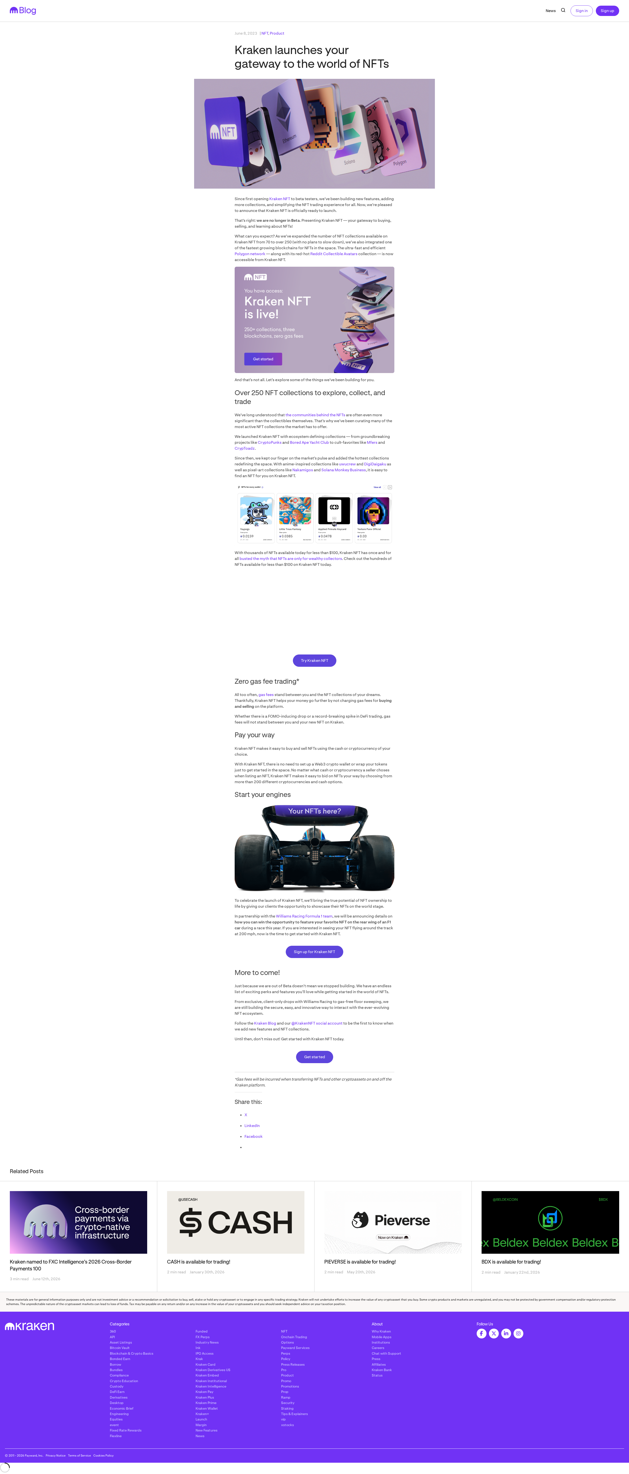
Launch (201, 1419)
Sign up (607, 10)
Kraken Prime (206, 1403)
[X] (494, 1333)
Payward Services (295, 1348)
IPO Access (205, 1353)
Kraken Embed (207, 1375)
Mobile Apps (381, 1337)
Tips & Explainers (294, 1414)
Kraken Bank (382, 1370)
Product (277, 33)
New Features (206, 1430)
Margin (201, 1425)
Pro (283, 1370)
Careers (378, 1348)
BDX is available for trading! (511, 1262)
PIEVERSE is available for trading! (360, 1262)
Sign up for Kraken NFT (314, 951)
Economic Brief (121, 1408)
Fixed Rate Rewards (126, 1430)
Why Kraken (381, 1331)
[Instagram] (518, 1333)
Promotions (290, 1386)
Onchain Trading (294, 1337)
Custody (116, 1386)
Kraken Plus (205, 1397)
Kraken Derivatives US (213, 1370)
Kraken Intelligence (211, 1386)
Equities (116, 1419)
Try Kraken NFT (314, 660)
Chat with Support (386, 1353)
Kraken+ (202, 1414)
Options (287, 1342)
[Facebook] (481, 1333)
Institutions (381, 1342)
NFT (264, 33)
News (551, 10)
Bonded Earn (120, 1359)
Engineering (119, 1414)
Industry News (207, 1342)
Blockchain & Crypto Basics (131, 1353)
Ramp (285, 1397)
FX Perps (203, 1337)
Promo (286, 1381)
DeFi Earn (117, 1392)
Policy (285, 1359)
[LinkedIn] (506, 1333)
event (114, 1425)
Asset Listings (121, 1342)
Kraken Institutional (211, 1381)
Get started (314, 1056)
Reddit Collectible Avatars (333, 253)
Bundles (116, 1370)
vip (283, 1419)
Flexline (116, 1436)
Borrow (115, 1364)
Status (377, 1375)
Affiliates (379, 1364)
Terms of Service (79, 1456)
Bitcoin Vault (120, 1348)
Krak (199, 1359)
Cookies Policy (103, 1456)
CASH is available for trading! (198, 1262)
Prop (284, 1392)
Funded (202, 1331)
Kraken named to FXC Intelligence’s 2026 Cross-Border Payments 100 (71, 1265)
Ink (198, 1348)
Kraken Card (205, 1364)
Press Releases (293, 1364)
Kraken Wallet (207, 1408)
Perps (285, 1353)
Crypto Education (124, 1381)
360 (113, 1331)
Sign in (582, 10)
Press (376, 1359)
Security (287, 1403)
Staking (287, 1408)
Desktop (117, 1403)
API (112, 1337)
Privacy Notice (56, 1456)
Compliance (119, 1375)
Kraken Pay (204, 1392)
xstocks (287, 1425)
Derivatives (119, 1397)
